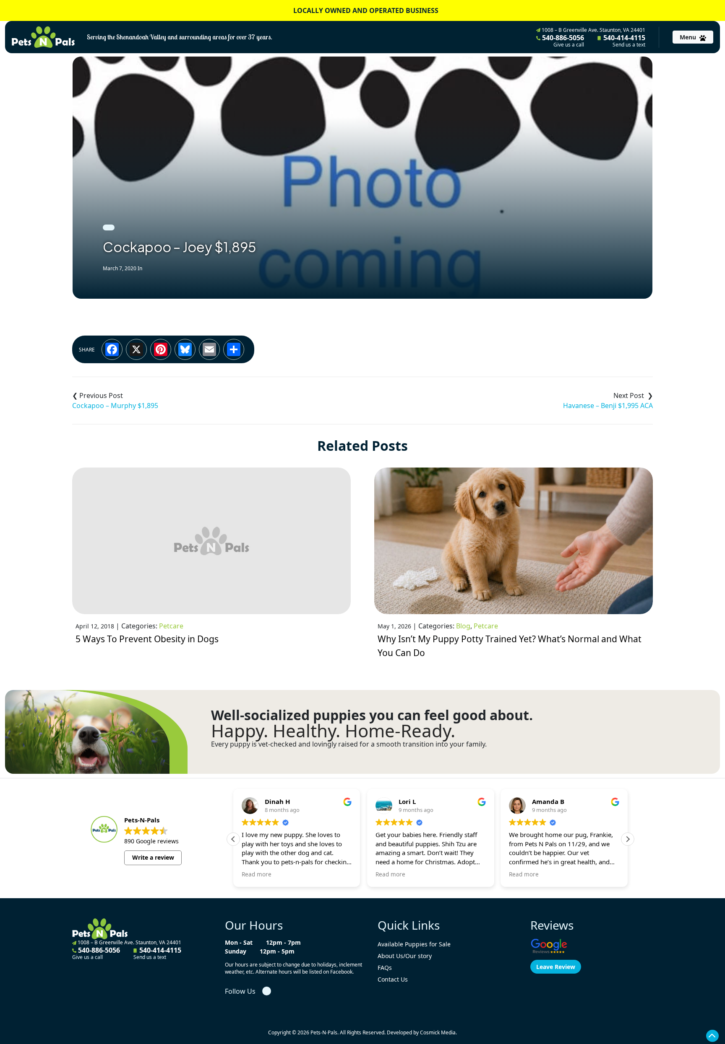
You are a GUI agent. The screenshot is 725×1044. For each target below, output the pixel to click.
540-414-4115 (623, 40)
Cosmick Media (438, 1032)
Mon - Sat (239, 942)
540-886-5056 (562, 40)
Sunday (235, 951)
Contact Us (393, 979)
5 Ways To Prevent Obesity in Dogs (147, 639)
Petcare (171, 626)
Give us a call (568, 45)
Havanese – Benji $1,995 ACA (608, 405)
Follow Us (240, 991)
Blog (463, 626)
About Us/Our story (405, 956)
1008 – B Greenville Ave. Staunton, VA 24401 (592, 30)
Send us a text (629, 45)
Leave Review (555, 967)
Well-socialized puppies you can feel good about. (372, 715)
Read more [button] (256, 874)
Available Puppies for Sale (414, 944)
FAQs (385, 968)
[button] (627, 839)
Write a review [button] (153, 857)
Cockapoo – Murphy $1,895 (115, 405)
